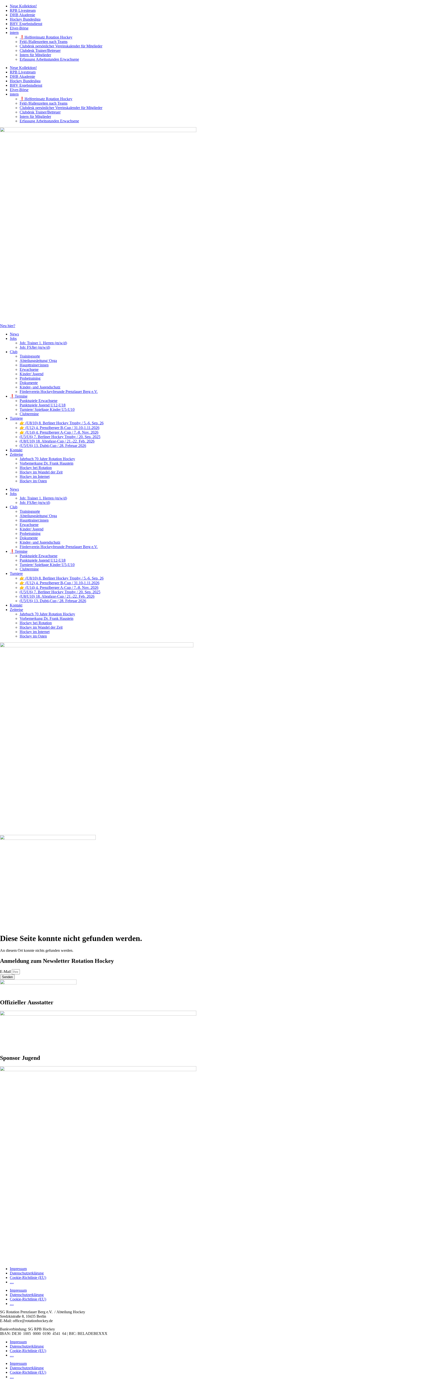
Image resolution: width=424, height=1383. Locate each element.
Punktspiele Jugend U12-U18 (43, 405)
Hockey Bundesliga (25, 19)
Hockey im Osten (33, 481)
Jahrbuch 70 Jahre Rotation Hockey (47, 459)
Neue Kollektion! (23, 6)
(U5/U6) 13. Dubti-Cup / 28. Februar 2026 (53, 445)
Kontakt (16, 450)
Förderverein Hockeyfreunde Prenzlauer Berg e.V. (59, 391)
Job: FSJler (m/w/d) (35, 347)
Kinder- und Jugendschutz (40, 387)
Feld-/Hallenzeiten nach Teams (43, 42)
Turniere (16, 418)
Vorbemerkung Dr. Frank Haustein (46, 463)
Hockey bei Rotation (36, 468)
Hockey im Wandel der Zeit (41, 472)
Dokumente (29, 383)
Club (13, 352)
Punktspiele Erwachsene (38, 401)
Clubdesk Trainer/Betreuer (40, 50)
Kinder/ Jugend (31, 374)
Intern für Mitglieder (35, 55)
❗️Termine (18, 396)
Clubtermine (29, 414)
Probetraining (30, 378)
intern (14, 32)
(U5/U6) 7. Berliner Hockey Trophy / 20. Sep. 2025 (60, 437)
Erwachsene (29, 369)
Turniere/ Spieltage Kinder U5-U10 (47, 409)
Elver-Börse (19, 28)
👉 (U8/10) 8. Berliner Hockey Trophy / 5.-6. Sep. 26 (62, 423)
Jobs (13, 338)
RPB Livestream (23, 10)
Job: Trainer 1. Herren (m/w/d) (43, 343)
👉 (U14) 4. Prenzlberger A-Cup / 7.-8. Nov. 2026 (59, 432)
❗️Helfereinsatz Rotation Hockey (46, 37)
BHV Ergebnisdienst (26, 24)
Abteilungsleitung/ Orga (38, 361)
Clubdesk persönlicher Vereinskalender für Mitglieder (61, 46)
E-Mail (6, 971)
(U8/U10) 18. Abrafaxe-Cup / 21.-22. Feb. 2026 (57, 441)
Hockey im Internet (35, 476)
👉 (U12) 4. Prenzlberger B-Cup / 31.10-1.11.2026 (59, 428)
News (14, 334)
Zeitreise (16, 454)
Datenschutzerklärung (27, 1273)
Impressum (18, 1269)
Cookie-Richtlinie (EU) (28, 1277)
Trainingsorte (30, 356)
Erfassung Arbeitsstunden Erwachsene (49, 59)
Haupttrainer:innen (34, 365)
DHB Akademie (22, 15)
